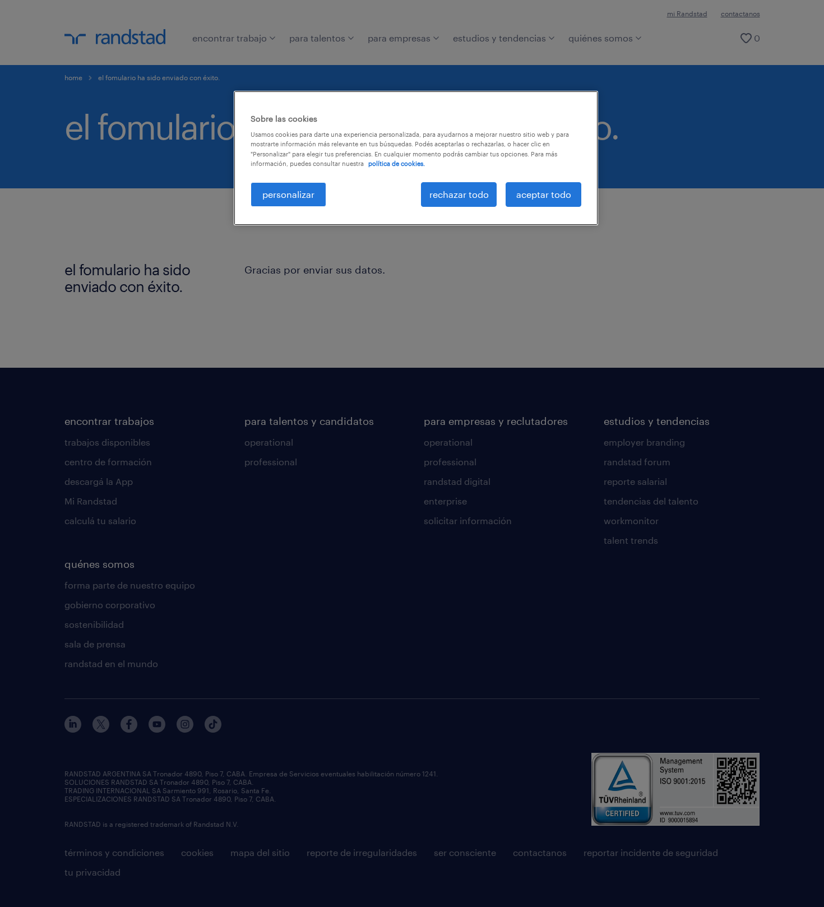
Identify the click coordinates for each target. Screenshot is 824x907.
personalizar (288, 194)
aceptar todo (543, 194)
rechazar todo (459, 194)
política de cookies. (396, 163)
